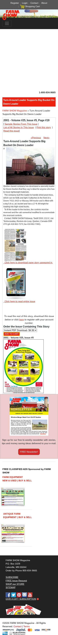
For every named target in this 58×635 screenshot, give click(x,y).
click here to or (28, 325)
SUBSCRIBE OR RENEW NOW (29, 318)
